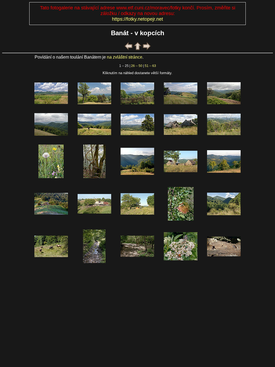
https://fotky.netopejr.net (137, 19)
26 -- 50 (136, 66)
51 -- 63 (150, 66)
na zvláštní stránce (124, 57)
